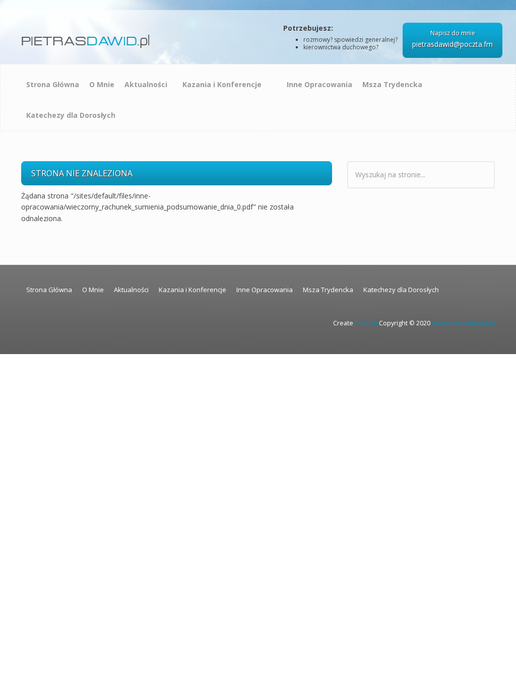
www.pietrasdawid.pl (463, 323)
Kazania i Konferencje (222, 84)
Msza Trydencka (392, 84)
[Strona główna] (87, 37)
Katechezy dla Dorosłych (70, 115)
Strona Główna (52, 84)
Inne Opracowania (319, 84)
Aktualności (145, 84)
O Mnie (101, 84)
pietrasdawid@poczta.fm (452, 44)
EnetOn (366, 323)
